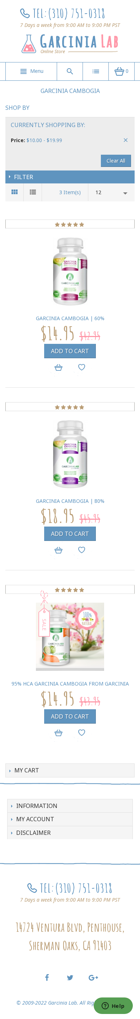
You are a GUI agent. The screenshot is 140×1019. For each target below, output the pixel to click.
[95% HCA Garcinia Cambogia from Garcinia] (70, 636)
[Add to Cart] (58, 368)
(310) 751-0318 (77, 13)
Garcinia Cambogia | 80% (70, 500)
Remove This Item (125, 140)
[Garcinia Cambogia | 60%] (70, 271)
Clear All (116, 160)
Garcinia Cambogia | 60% (70, 318)
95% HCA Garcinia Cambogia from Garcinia (70, 683)
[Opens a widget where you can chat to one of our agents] (113, 1006)
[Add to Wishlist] (82, 367)
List (33, 192)
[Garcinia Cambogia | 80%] (70, 454)
